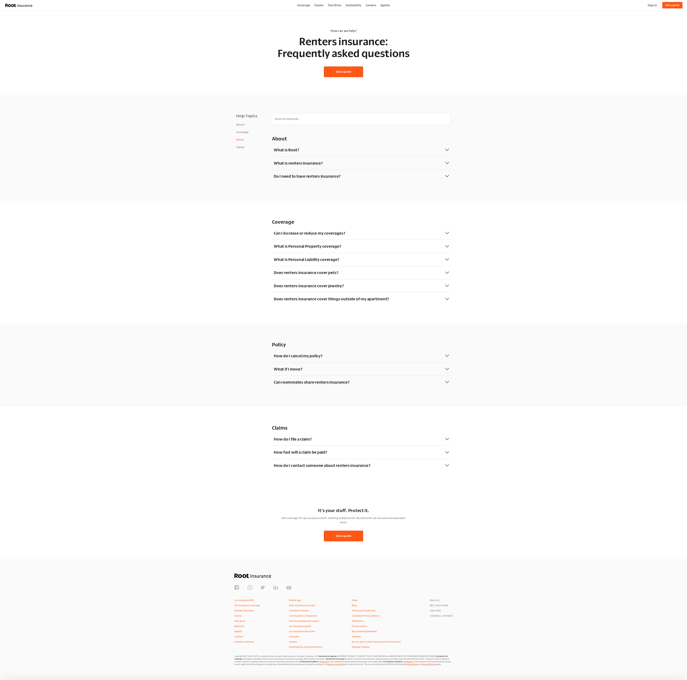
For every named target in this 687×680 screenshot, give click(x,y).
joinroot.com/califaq (336, 664)
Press (354, 600)
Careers (371, 5)
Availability (353, 5)
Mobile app (295, 600)
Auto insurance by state (302, 605)
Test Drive (334, 5)
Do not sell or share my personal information (376, 641)
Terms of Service (429, 664)
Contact (238, 636)
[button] (361, 150)
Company (294, 636)
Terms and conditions (364, 610)
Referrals (239, 626)
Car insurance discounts (302, 631)
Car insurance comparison (303, 615)
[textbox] (361, 119)
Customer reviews (299, 610)
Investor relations (244, 641)
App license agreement (364, 631)
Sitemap (356, 636)
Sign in (652, 5)
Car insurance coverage (247, 605)
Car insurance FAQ (244, 600)
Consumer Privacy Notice (365, 615)
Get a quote (672, 5)
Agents (385, 5)
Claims (318, 5)
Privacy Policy (412, 664)
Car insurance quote (300, 626)
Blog (354, 605)
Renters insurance (244, 610)
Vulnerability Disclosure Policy (306, 646)
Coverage (303, 5)
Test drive (239, 621)
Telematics (358, 621)
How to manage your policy (304, 621)
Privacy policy (359, 626)
